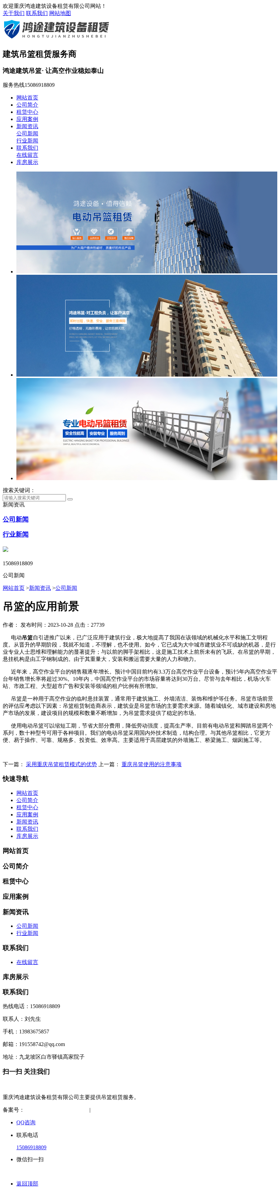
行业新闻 (27, 141)
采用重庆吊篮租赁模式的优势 (61, 764)
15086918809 (31, 1147)
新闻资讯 (27, 126)
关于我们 (14, 13)
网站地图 (60, 13)
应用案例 (27, 119)
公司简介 (27, 105)
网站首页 (27, 97)
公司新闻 (27, 133)
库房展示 (27, 162)
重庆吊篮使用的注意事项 (152, 764)
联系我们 (37, 13)
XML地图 (137, 1110)
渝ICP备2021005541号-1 (53, 1110)
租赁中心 (27, 112)
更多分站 (166, 1110)
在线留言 (27, 155)
